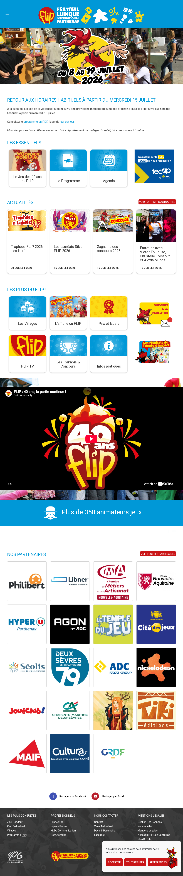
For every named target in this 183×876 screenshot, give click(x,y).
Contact (98, 822)
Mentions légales (148, 830)
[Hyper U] (27, 624)
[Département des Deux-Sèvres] (70, 667)
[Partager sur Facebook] (53, 796)
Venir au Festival (103, 826)
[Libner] (70, 581)
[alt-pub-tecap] (154, 151)
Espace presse (59, 826)
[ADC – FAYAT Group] (113, 667)
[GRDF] (113, 753)
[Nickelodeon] (156, 667)
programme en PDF (36, 121)
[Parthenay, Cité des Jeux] (156, 624)
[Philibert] (27, 581)
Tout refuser (135, 862)
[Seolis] (27, 667)
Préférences (158, 862)
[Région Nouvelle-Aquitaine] (156, 581)
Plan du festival (16, 826)
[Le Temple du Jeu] (113, 624)
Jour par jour (15, 822)
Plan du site (144, 839)
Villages (11, 830)
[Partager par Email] (95, 796)
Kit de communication (63, 830)
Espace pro (57, 822)
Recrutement (58, 834)
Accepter (114, 862)
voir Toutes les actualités (157, 201)
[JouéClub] (27, 710)
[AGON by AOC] (70, 624)
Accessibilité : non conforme (154, 834)
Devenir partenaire (104, 830)
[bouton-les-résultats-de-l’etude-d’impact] (154, 337)
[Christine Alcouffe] (113, 710)
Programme (14, 834)
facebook (99, 834)
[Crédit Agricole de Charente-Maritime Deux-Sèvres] (70, 710)
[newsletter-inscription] (154, 298)
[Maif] (27, 753)
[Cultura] (70, 753)
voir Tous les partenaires (158, 553)
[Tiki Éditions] (156, 710)
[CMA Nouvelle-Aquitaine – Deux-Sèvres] (113, 581)
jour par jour (67, 121)
